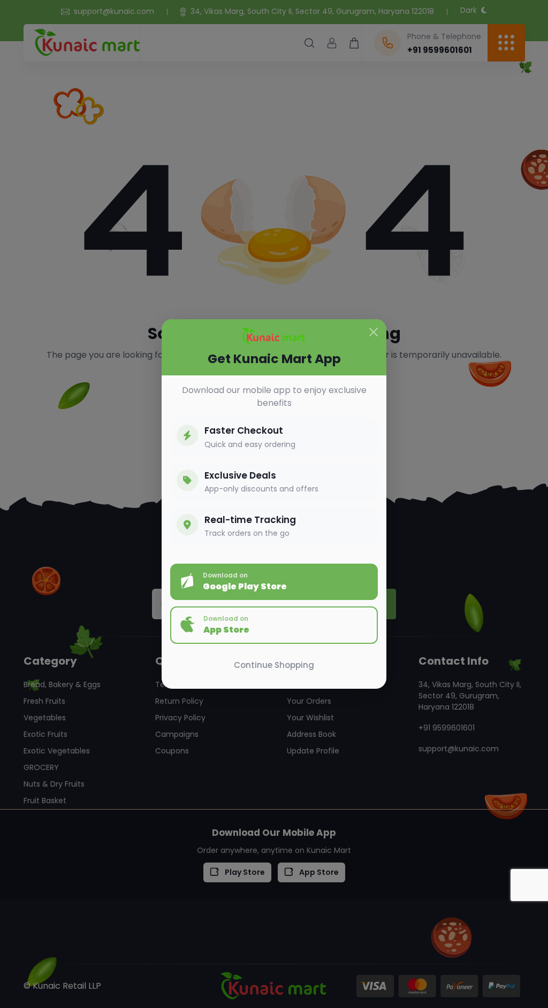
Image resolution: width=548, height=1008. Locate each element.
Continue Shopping (274, 665)
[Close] (373, 332)
